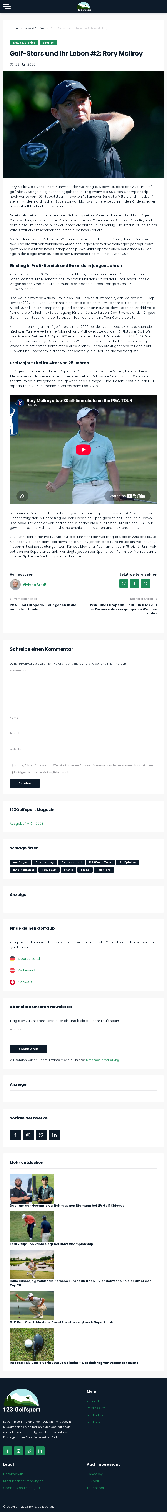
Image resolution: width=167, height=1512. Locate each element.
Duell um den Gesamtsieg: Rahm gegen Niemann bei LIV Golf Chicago (67, 1205)
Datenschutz (13, 1474)
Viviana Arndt (35, 584)
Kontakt (93, 1401)
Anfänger (20, 862)
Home (14, 28)
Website (15, 749)
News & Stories (34, 28)
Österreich (27, 970)
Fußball (93, 1481)
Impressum (96, 1408)
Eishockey (95, 1474)
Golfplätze (127, 862)
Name (14, 717)
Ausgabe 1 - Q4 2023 (26, 823)
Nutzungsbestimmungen (23, 1481)
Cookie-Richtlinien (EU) (21, 1488)
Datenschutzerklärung (102, 1060)
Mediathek (95, 1415)
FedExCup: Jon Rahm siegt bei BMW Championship (51, 1244)
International (23, 870)
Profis (68, 870)
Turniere (103, 870)
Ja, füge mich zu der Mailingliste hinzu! (40, 772)
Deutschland (72, 862)
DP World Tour (100, 862)
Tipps (85, 870)
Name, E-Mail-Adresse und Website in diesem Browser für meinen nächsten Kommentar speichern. (84, 765)
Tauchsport (96, 1488)
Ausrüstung (44, 862)
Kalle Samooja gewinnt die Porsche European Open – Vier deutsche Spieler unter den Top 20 (81, 1283)
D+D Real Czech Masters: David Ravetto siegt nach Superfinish (61, 1322)
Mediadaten (97, 1422)
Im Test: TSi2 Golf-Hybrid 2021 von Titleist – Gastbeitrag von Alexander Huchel (74, 1363)
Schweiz (25, 982)
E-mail (14, 733)
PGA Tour (49, 870)
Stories (48, 42)
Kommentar (18, 670)
